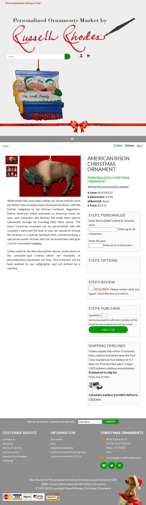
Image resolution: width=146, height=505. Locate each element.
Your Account (81, 55)
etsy (53, 443)
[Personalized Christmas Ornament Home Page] (73, 35)
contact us (9, 439)
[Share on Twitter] (127, 146)
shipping (8, 460)
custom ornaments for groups (69, 452)
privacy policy (11, 452)
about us (8, 443)
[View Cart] (88, 56)
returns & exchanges (15, 456)
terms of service (12, 447)
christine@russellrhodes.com (123, 457)
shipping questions (62, 447)
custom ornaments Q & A (66, 456)
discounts (56, 439)
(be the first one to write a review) (107, 186)
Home (6, 146)
